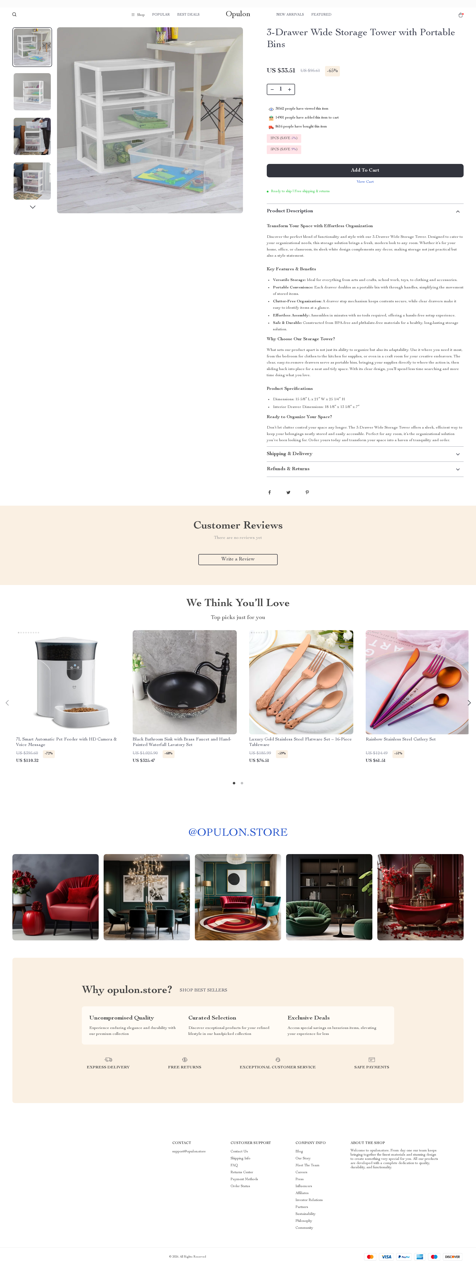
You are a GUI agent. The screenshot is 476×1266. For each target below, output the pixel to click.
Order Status (240, 1186)
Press (300, 1179)
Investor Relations (309, 1200)
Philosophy (304, 1221)
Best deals (188, 15)
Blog (299, 1151)
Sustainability (306, 1214)
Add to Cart (365, 170)
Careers (301, 1172)
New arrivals (290, 15)
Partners (302, 1207)
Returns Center (242, 1172)
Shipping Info (240, 1158)
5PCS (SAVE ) (284, 149)
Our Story (303, 1158)
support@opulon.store (189, 1151)
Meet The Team (308, 1165)
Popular (161, 15)
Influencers (304, 1186)
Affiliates (302, 1193)
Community (304, 1228)
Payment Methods (244, 1179)
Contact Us (239, 1151)
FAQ (234, 1165)
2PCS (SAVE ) (284, 138)
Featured (321, 15)
